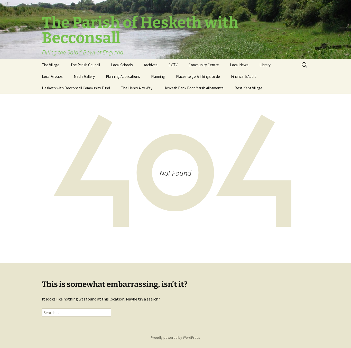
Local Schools (122, 64)
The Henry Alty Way (136, 88)
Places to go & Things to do (198, 76)
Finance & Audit (243, 76)
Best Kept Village (248, 88)
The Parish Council (85, 64)
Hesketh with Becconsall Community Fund (76, 88)
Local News (239, 64)
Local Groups (52, 76)
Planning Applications (123, 76)
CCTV (173, 64)
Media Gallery (84, 76)
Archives (151, 64)
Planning (158, 76)
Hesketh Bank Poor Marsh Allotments (193, 88)
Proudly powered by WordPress (175, 337)
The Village (50, 64)
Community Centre (204, 64)
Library (265, 64)
